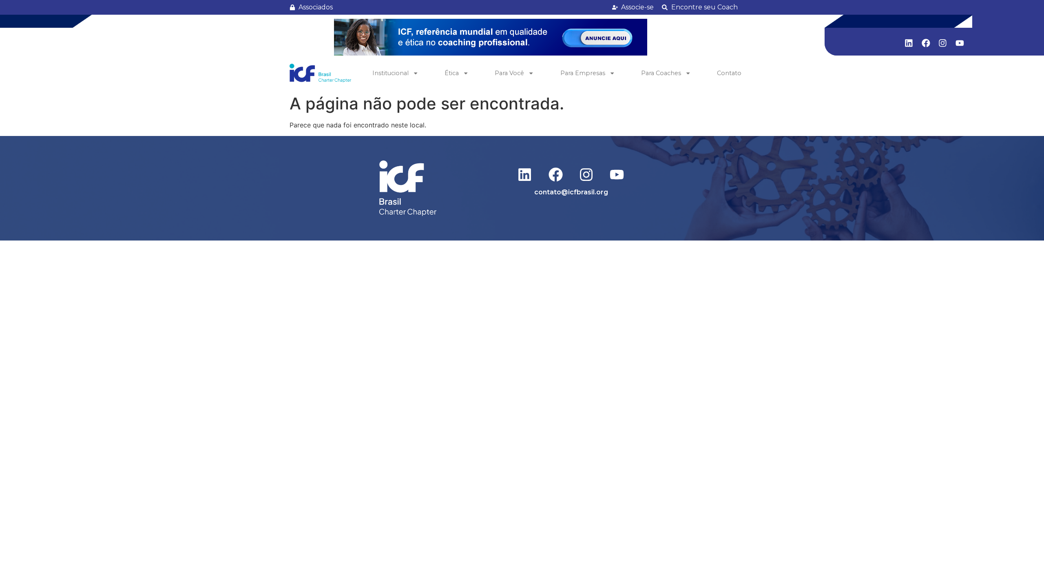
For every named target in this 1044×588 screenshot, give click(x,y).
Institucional (390, 73)
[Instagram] (942, 42)
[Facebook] (925, 42)
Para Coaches (661, 73)
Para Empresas (582, 73)
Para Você (509, 73)
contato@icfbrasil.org (571, 192)
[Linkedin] (909, 42)
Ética (452, 73)
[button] (490, 37)
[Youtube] (960, 42)
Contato (729, 73)
